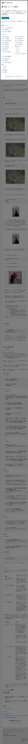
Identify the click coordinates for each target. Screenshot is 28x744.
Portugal (16, 42)
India (2, 60)
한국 (2, 72)
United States (4, 31)
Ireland (2, 48)
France (3, 46)
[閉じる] (26, 3)
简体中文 (5, 66)
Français (18, 51)
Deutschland (4, 40)
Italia (2, 49)
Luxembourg (4, 51)
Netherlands (17, 36)
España (3, 42)
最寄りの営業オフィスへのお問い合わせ (14, 76)
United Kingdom (18, 53)
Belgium (3, 36)
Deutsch (17, 48)
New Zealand (4, 62)
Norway (16, 38)
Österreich (17, 40)
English (17, 49)
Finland (3, 44)
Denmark (3, 38)
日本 (2, 70)
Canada (3, 29)
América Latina (4, 27)
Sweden (16, 44)
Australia (3, 58)
